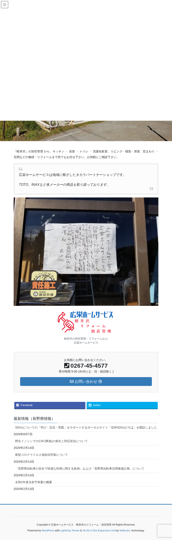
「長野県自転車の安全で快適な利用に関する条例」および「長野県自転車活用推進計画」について (79, 468)
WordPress (48, 530)
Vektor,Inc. (125, 530)
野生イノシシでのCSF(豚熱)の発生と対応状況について (51, 441)
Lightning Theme (69, 530)
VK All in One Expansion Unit (98, 530)
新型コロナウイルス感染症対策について (41, 454)
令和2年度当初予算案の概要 (33, 482)
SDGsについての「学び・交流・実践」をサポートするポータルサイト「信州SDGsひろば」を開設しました (86, 427)
